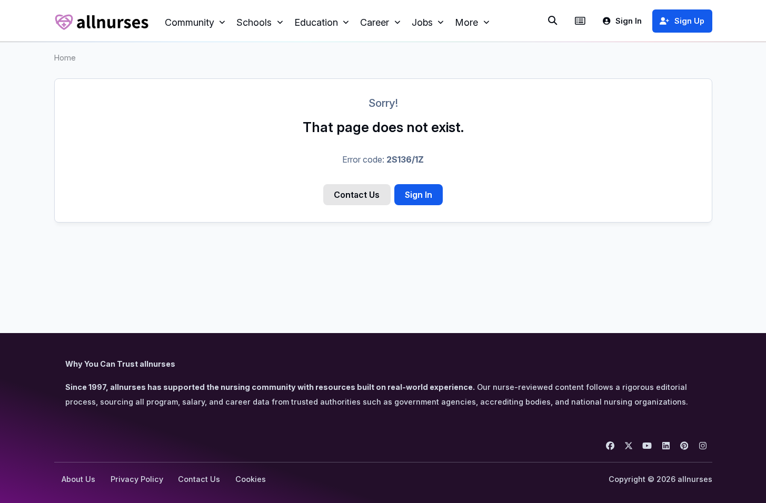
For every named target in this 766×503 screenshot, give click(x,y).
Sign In (418, 194)
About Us (78, 479)
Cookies (250, 479)
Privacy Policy (137, 479)
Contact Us (357, 194)
